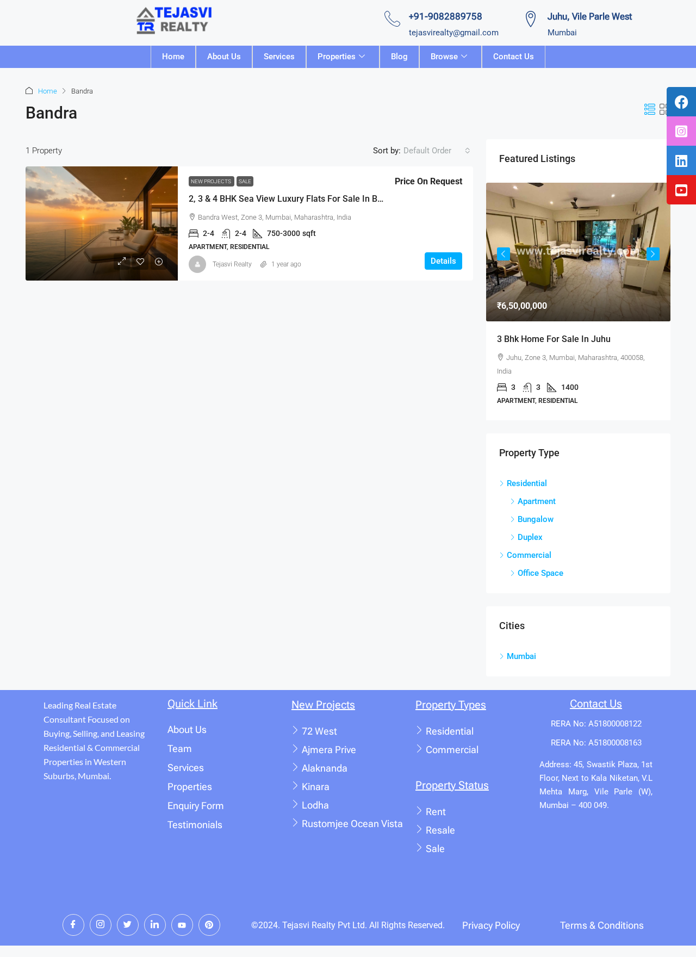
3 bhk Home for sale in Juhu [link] (554, 339)
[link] (102, 223)
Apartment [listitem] (537, 501)
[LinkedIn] (155, 925)
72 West (319, 731)
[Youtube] (182, 925)
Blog (399, 56)
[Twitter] (128, 925)
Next (653, 253)
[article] (578, 301)
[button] (649, 109)
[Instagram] (100, 925)
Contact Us (513, 56)
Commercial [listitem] (529, 555)
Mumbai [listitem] (521, 656)
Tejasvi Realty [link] (232, 264)
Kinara (316, 786)
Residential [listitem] (527, 483)
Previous (503, 253)
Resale (440, 830)
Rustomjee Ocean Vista (352, 823)
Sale (245, 181)
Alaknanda (324, 768)
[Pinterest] (209, 925)
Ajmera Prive (329, 749)
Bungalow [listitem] (536, 519)
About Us (224, 56)
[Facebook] (73, 925)
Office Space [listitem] (540, 573)
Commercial (452, 749)
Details (443, 261)
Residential (450, 731)
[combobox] (437, 150)
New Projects (211, 181)
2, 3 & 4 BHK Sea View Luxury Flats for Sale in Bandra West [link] (305, 199)
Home (173, 56)
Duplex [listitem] (530, 537)
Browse (444, 56)
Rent (436, 811)
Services (279, 56)
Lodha (315, 805)
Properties (337, 56)
